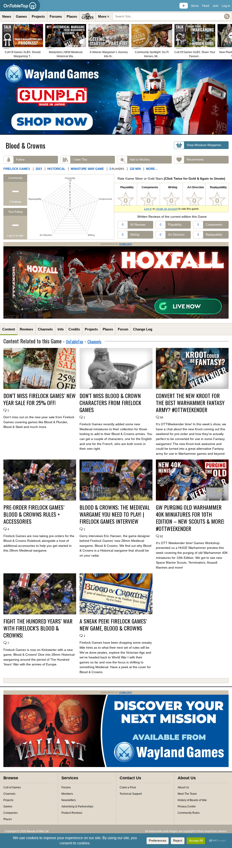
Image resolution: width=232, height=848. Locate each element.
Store (195, 5)
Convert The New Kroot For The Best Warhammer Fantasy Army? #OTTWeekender (190, 402)
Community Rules (189, 812)
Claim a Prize (128, 787)
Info (61, 329)
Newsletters (68, 800)
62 (161, 536)
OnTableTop (74, 342)
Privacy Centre (187, 806)
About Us (183, 787)
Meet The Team (187, 793)
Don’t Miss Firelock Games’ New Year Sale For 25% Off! (39, 399)
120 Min (135, 169)
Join (215, 5)
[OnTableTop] (20, 5)
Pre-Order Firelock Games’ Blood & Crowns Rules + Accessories (33, 514)
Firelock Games (16, 169)
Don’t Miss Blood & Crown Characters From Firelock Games (110, 402)
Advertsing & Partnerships (77, 806)
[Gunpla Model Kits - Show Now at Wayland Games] (116, 97)
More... (152, 169)
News (6, 16)
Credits (74, 329)
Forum (123, 329)
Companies (10, 812)
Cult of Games (12, 787)
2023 (39, 169)
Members (67, 793)
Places (72, 16)
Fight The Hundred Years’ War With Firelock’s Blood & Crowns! (37, 628)
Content (8, 329)
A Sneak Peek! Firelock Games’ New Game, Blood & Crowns (113, 625)
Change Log (142, 329)
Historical (56, 169)
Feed (205, 5)
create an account (167, 208)
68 (161, 417)
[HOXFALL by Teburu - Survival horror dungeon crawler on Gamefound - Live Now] (116, 317)
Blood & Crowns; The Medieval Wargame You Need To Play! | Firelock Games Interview (115, 514)
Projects (38, 16)
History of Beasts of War (192, 800)
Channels (45, 329)
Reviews (26, 329)
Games (21, 16)
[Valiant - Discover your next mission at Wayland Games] (116, 766)
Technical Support (131, 793)
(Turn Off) (125, 244)
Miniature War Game (87, 169)
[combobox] (172, 16)
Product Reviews (71, 812)
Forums (56, 16)
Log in (226, 5)
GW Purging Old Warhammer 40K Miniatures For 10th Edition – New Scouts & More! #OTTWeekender (190, 518)
